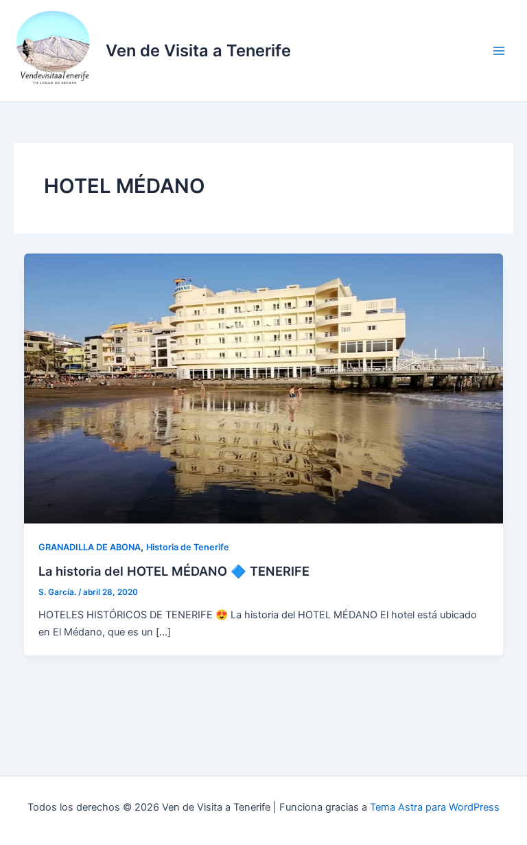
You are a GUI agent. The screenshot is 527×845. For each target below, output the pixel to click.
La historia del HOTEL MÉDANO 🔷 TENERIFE (173, 570)
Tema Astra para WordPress (435, 807)
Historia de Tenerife (187, 547)
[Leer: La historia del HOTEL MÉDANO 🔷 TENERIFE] (264, 388)
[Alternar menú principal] (498, 50)
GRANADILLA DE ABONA (89, 547)
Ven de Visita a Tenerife (198, 50)
